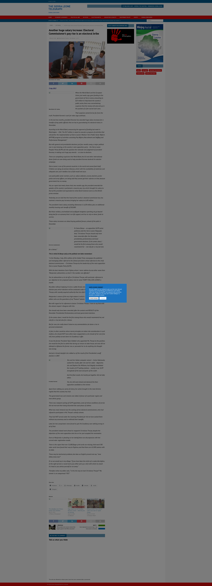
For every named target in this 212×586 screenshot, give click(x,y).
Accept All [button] (102, 298)
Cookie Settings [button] (94, 298)
